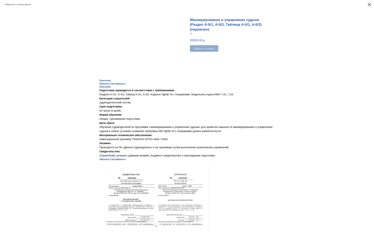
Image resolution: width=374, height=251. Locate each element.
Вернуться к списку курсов (18, 4)
